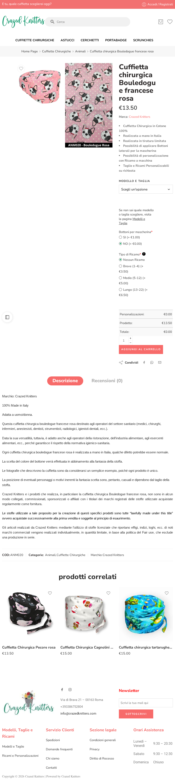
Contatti (51, 767)
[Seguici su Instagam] (70, 690)
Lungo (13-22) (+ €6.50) (133, 292)
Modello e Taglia (134, 181)
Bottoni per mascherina (136, 232)
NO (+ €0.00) (132, 244)
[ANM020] (88, 105)
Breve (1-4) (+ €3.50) (131, 269)
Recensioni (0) (107, 380)
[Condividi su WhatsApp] (152, 362)
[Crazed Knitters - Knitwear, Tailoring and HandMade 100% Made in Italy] (23, 21)
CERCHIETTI (90, 40)
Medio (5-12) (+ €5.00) (132, 280)
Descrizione (65, 380)
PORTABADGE (116, 40)
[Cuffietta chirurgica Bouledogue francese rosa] (39, 87)
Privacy (94, 749)
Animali (80, 51)
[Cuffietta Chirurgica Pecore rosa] (29, 614)
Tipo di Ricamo (131, 254)
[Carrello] (161, 22)
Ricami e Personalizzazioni (20, 755)
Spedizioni (53, 740)
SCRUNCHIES (143, 40)
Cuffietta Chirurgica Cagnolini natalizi (87, 647)
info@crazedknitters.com (78, 713)
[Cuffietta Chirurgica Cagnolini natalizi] (87, 614)
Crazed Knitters (139, 117)
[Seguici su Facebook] (62, 689)
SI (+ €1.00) (131, 237)
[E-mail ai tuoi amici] (160, 362)
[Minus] (130, 343)
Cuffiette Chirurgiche (56, 51)
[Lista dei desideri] (21, 68)
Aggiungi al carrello (141, 349)
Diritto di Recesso (102, 758)
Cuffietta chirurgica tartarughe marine (146, 647)
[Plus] (130, 338)
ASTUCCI (67, 40)
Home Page (29, 51)
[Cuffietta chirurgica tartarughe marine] (146, 614)
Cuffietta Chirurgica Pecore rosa (28, 647)
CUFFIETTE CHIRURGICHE (34, 40)
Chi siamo (52, 758)
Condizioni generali (103, 740)
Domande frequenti (59, 749)
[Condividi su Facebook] (144, 362)
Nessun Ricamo (134, 260)
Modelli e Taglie (13, 746)
